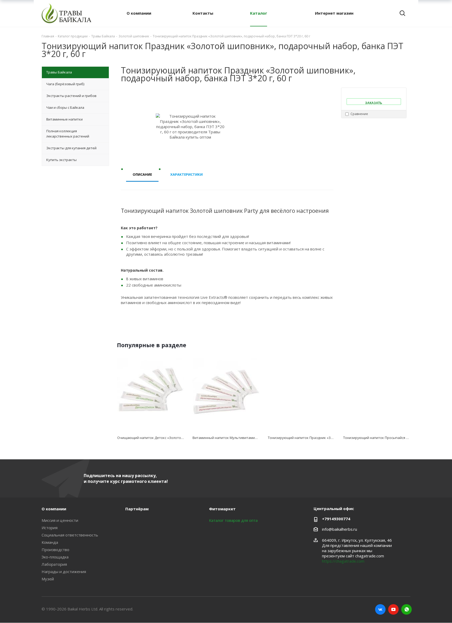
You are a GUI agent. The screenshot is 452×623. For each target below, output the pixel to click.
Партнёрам (137, 508)
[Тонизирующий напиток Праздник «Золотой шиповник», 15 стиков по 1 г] (301, 392)
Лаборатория (54, 564)
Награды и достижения (64, 571)
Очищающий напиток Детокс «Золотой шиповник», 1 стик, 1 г (168, 437)
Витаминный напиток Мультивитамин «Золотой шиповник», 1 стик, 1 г (251, 437)
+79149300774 (336, 518)
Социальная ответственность (70, 535)
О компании (54, 508)
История (50, 527)
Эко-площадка (55, 556)
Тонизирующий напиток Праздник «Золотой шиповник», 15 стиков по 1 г (328, 437)
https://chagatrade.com (343, 561)
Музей (48, 578)
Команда (50, 542)
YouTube (393, 609)
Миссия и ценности (60, 520)
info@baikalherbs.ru (339, 529)
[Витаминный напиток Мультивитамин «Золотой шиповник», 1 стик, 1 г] (226, 392)
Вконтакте (380, 609)
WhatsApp (406, 609)
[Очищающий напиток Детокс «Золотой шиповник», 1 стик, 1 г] (150, 392)
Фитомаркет (222, 508)
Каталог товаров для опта (233, 520)
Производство (55, 549)
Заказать (373, 102)
